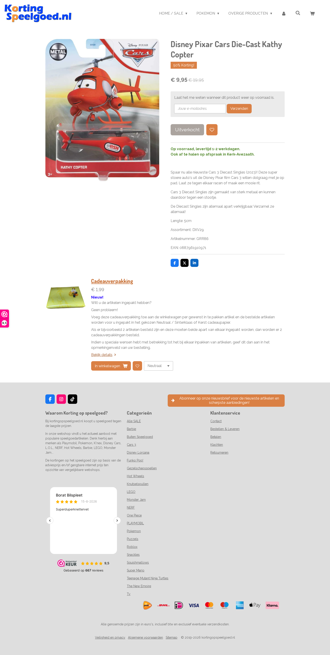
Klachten (216, 444)
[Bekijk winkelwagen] (312, 13)
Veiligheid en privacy (110, 637)
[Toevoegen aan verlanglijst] (212, 129)
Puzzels (132, 539)
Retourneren (219, 452)
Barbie (131, 429)
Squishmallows (138, 562)
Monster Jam (136, 499)
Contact (216, 421)
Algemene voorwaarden (145, 637)
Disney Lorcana (138, 452)
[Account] (283, 13)
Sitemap (171, 637)
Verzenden (239, 108)
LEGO (131, 492)
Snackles (133, 554)
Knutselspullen (137, 484)
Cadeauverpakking (112, 280)
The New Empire (139, 586)
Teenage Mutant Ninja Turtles (147, 578)
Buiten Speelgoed (140, 437)
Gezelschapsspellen (142, 468)
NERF (131, 507)
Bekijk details (101, 355)
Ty (128, 594)
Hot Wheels (135, 476)
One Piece (134, 515)
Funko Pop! (135, 460)
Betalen (215, 437)
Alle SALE (134, 421)
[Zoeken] (298, 13)
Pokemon (134, 531)
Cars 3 (131, 444)
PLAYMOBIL (135, 523)
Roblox (132, 547)
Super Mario (135, 570)
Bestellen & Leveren (225, 429)
